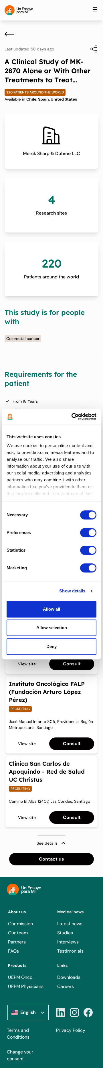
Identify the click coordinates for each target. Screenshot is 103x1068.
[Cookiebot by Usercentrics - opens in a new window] (72, 416)
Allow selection (51, 627)
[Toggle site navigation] (95, 9)
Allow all (51, 609)
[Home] (19, 10)
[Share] (91, 49)
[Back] (9, 34)
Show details (72, 590)
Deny (51, 646)
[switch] (88, 532)
